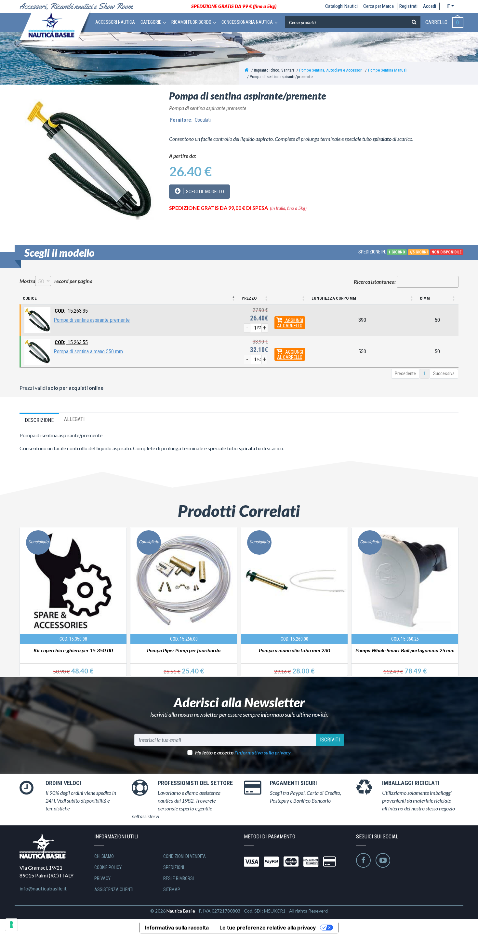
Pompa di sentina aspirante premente (92, 320)
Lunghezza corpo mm (334, 298)
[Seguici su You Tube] (383, 860)
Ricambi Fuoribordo (191, 22)
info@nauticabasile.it (43, 888)
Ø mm (425, 298)
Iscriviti (330, 740)
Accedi (429, 6)
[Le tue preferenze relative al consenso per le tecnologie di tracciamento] (11, 924)
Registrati (408, 6)
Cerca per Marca (378, 6)
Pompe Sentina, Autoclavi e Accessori (331, 70)
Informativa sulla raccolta (177, 927)
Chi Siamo (104, 856)
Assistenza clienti (113, 889)
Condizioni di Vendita (184, 856)
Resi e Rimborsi (178, 878)
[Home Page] (247, 70)
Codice (30, 298)
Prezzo (249, 298)
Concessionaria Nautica (247, 22)
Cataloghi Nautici (341, 6)
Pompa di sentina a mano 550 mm (88, 351)
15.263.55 (71, 342)
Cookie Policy (108, 867)
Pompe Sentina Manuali (387, 70)
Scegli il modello (204, 192)
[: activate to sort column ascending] (289, 298)
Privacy (102, 878)
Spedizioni (173, 867)
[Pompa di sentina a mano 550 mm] (37, 351)
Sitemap (171, 889)
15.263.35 (71, 311)
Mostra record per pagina (56, 281)
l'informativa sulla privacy (262, 752)
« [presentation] (25, 593)
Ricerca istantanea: (375, 281)
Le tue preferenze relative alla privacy (267, 927)
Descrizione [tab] (39, 420)
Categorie (150, 22)
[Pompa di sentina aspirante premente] (37, 320)
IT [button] (448, 6)
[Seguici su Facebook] (363, 860)
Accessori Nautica (115, 22)
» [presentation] (452, 593)
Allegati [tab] (74, 419)
